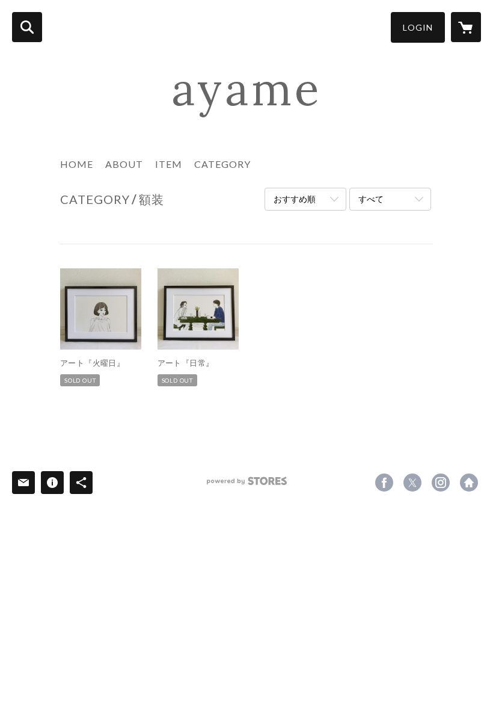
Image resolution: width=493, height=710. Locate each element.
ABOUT (124, 164)
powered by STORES (247, 485)
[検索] (27, 27)
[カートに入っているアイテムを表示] (466, 27)
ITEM (168, 164)
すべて (371, 199)
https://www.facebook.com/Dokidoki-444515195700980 (384, 483)
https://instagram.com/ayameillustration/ (441, 483)
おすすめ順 (295, 199)
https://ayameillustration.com (469, 483)
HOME (76, 164)
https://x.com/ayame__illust (412, 483)
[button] (418, 27)
